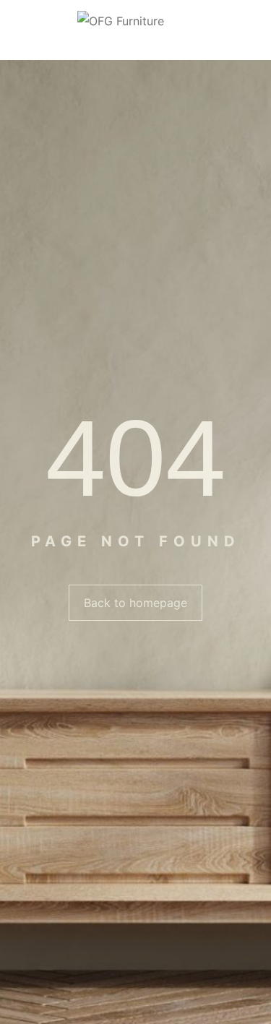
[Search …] (254, 30)
